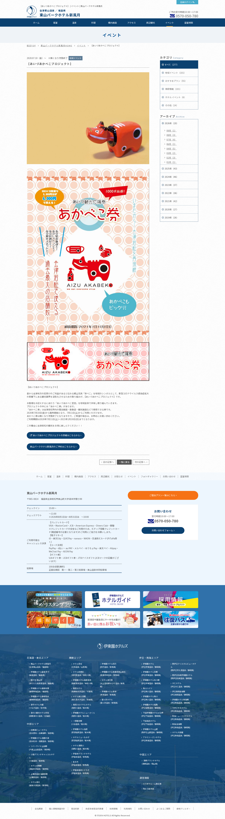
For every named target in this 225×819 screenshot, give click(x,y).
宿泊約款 (75, 808)
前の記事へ (108, 462)
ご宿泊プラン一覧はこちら (162, 495)
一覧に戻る (124, 462)
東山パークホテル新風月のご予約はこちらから (52, 446)
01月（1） (172, 162)
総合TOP (31, 45)
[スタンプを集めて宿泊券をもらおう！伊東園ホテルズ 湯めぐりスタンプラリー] (54, 599)
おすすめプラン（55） (176, 80)
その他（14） (171, 105)
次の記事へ (140, 462)
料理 (93, 22)
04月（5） (172, 148)
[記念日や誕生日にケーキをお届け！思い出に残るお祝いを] (112, 619)
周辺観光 (150, 22)
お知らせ (118, 476)
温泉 (74, 22)
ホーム (36, 22)
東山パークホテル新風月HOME (56, 45)
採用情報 (114, 808)
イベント (169, 22)
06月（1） (172, 144)
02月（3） (172, 157)
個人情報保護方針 (57, 808)
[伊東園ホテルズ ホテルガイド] (112, 599)
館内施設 (112, 22)
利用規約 (128, 808)
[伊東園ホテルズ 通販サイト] (54, 619)
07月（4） (172, 139)
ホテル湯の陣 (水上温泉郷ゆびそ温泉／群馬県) (112, 683)
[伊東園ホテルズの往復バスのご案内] (170, 619)
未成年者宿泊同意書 (94, 808)
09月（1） (172, 130)
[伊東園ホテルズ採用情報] (170, 599)
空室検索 (188, 22)
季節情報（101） (173, 88)
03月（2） (172, 153)
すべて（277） (172, 64)
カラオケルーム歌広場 (152, 783)
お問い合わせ (169, 476)
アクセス (131, 22)
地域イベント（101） (175, 72)
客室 (55, 22)
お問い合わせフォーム (162, 530)
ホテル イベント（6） (175, 97)
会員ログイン (186, 2)
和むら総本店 (148, 788)
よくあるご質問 (163, 808)
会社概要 (39, 808)
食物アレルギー (183, 808)
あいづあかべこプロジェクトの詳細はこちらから (56, 435)
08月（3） (172, 135)
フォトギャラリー (149, 476)
